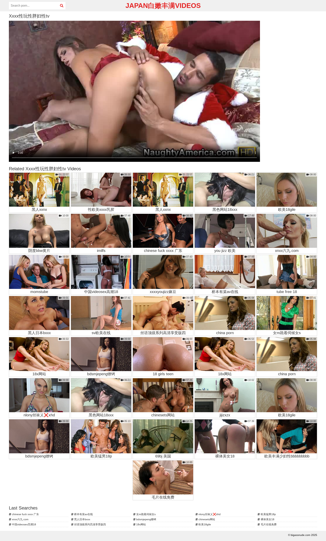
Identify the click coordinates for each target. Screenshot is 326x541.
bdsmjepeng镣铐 (145, 519)
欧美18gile (204, 524)
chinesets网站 (206, 519)
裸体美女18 (267, 519)
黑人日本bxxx (81, 519)
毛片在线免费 (268, 524)
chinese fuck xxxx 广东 (25, 514)
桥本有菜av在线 (83, 514)
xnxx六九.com (19, 519)
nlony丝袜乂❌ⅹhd (209, 514)
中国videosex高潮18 (23, 524)
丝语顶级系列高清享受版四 (89, 524)
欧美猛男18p (268, 514)
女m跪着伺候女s (145, 514)
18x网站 (140, 524)
